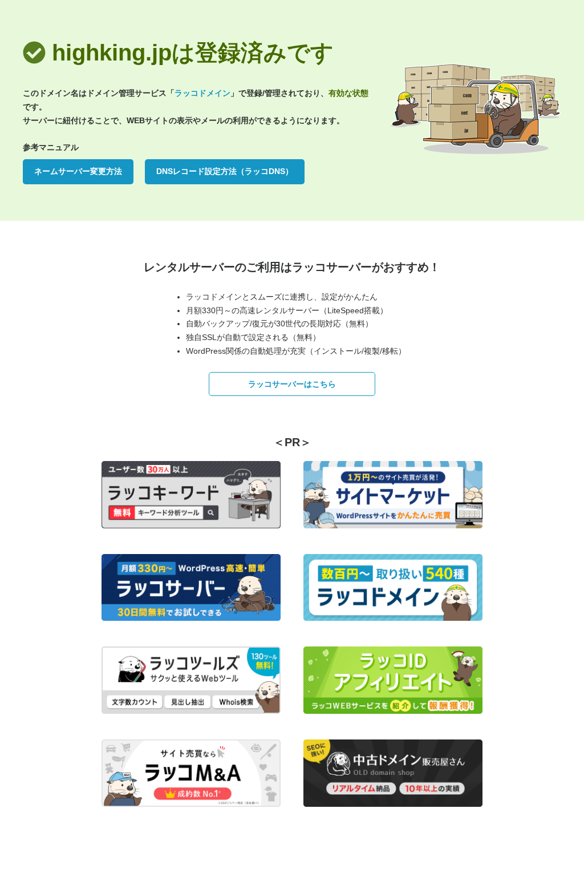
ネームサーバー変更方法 (78, 171)
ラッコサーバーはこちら (292, 384)
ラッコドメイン (202, 93)
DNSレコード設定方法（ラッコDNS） (224, 171)
